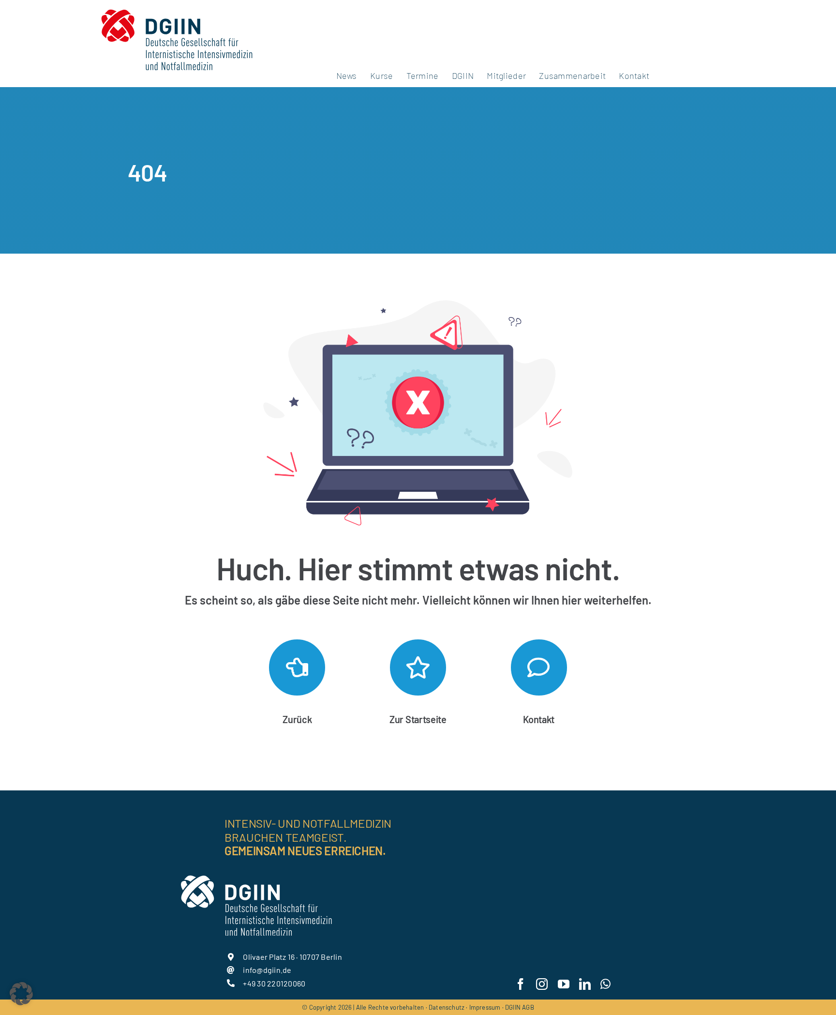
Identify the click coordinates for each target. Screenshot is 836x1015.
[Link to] (297, 667)
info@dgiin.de (267, 969)
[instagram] (542, 984)
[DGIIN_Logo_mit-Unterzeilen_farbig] (176, 8)
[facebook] (520, 984)
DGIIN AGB (519, 1007)
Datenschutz (446, 1007)
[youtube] (563, 984)
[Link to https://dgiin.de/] (418, 667)
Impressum (485, 1007)
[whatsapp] (605, 984)
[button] (21, 993)
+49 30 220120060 (274, 983)
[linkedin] (585, 984)
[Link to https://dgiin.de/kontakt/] (539, 667)
